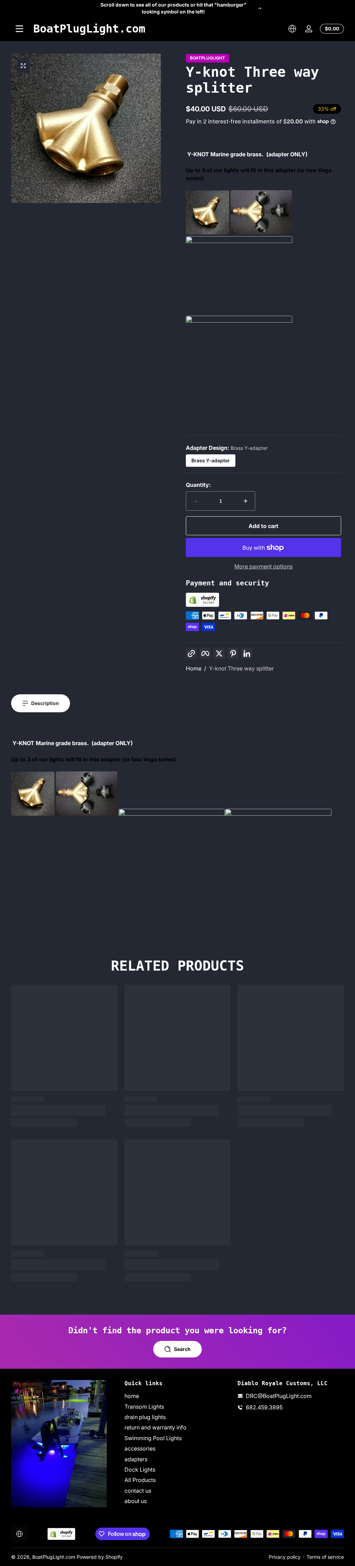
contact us (137, 1490)
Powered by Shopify (100, 1557)
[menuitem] (177, 1396)
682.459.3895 (264, 1407)
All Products (140, 1479)
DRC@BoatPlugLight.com (279, 1395)
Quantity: (198, 484)
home (131, 1395)
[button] (292, 29)
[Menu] (19, 28)
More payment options (263, 566)
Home (193, 668)
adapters (135, 1459)
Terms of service (325, 1557)
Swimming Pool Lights (153, 1438)
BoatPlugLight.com (53, 1557)
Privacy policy (285, 1557)
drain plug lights (145, 1417)
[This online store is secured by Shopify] (202, 604)
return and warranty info (155, 1427)
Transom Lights (144, 1406)
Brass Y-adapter (210, 460)
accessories (139, 1448)
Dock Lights (139, 1469)
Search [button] (182, 1349)
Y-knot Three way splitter (241, 668)
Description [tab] (45, 703)
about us (135, 1501)
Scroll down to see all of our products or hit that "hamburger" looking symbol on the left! (173, 8)
